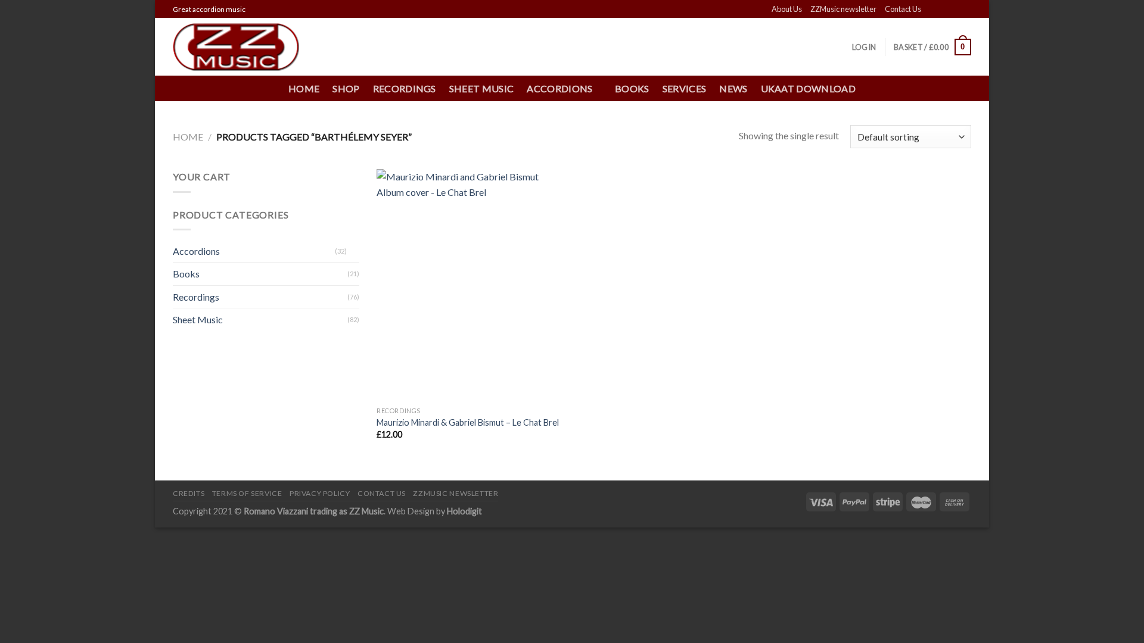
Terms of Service (247, 493)
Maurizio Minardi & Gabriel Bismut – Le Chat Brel (468, 422)
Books (632, 88)
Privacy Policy (320, 493)
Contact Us (903, 9)
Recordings (404, 88)
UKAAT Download (808, 88)
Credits (188, 493)
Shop (345, 88)
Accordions (196, 251)
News (733, 88)
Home (303, 88)
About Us (787, 9)
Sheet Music (481, 88)
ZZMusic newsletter (843, 9)
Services (685, 88)
